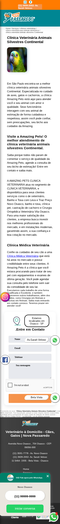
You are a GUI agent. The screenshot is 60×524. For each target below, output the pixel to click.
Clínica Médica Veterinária (22, 256)
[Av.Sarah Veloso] (55, 340)
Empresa (27, 472)
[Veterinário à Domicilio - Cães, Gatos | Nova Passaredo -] (19, 23)
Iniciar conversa (25, 508)
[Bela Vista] (55, 398)
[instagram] (25, 2)
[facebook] (30, 2)
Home (26, 469)
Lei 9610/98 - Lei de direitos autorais (36, 416)
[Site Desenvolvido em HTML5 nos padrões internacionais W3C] (28, 516)
